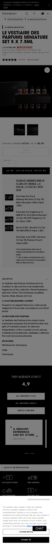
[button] (39, 528)
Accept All (26, 540)
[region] (26, 520)
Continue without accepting (38, 499)
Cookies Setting (26, 532)
